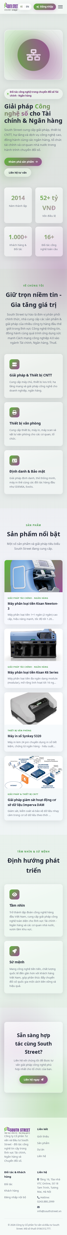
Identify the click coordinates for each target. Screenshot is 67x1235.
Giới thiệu (43, 1136)
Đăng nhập (46, 6)
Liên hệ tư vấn (18, 172)
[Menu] (60, 6)
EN (27, 6)
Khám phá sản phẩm (21, 161)
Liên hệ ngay (31, 1079)
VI (21, 6)
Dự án (40, 1149)
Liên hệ (41, 1156)
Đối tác (8, 1184)
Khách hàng (11, 1190)
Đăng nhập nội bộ (15, 1197)
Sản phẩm (43, 1143)
